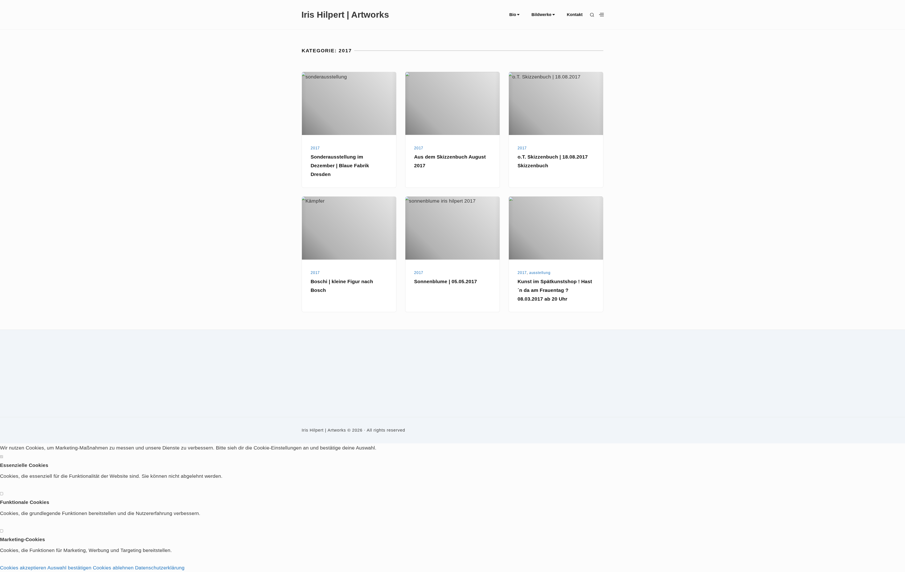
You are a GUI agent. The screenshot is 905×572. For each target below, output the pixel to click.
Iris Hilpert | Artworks (345, 15)
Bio (512, 14)
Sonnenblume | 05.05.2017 (445, 281)
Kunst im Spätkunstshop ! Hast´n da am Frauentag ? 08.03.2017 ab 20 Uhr (555, 290)
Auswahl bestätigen (69, 567)
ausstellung (540, 273)
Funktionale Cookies (24, 502)
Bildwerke (541, 14)
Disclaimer (311, 397)
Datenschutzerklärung (160, 567)
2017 (315, 148)
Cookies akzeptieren (23, 567)
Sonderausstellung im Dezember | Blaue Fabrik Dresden (340, 165)
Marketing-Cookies (22, 539)
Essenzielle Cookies (24, 465)
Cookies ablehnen (113, 567)
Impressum (311, 382)
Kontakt (575, 14)
